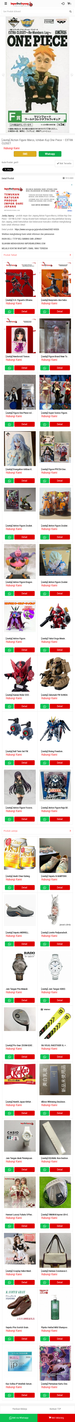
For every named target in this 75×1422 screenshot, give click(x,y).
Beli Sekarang (57, 1417)
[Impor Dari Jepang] (21, 3)
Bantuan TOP (55, 1409)
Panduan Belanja (20, 1409)
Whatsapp (50, 154)
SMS (25, 154)
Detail (24, 311)
